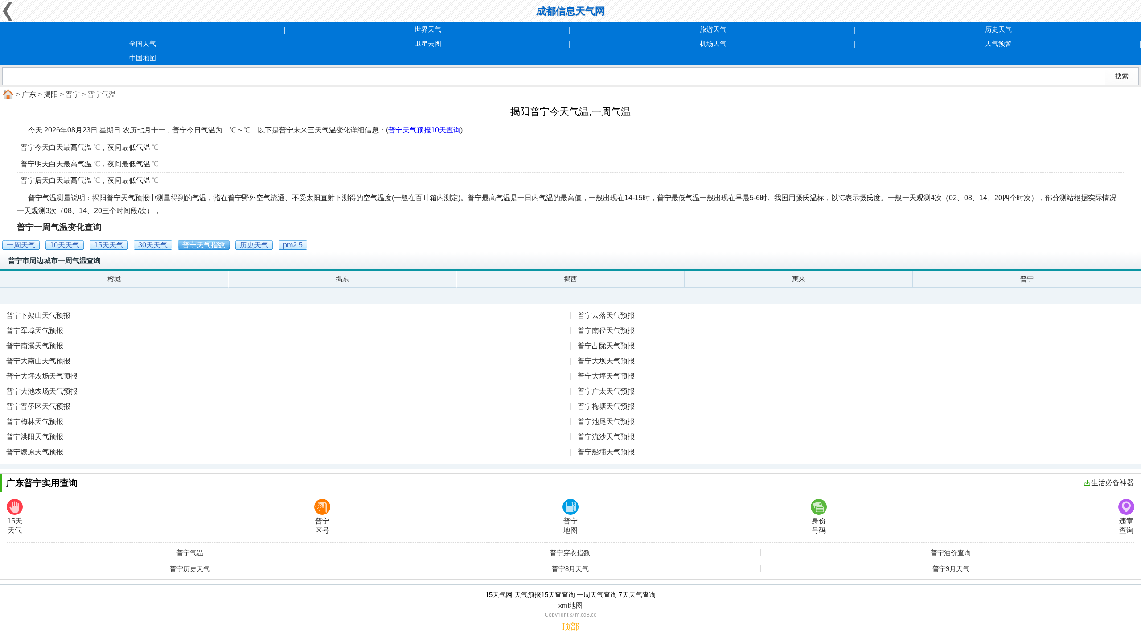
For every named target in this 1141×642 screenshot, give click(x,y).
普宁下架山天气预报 (38, 315)
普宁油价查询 (951, 552)
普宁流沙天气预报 (606, 436)
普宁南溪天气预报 (34, 346)
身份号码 (819, 525)
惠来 (798, 279)
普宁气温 (189, 552)
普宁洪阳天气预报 (34, 436)
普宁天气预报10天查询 (424, 130)
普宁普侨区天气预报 (38, 406)
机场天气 (713, 43)
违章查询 (1126, 525)
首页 (7, 94)
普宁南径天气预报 (606, 330)
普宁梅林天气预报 (34, 421)
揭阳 (51, 94)
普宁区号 (322, 525)
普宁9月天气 (950, 568)
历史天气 (998, 29)
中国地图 (142, 58)
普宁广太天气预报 (606, 391)
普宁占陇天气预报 (606, 346)
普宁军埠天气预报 (34, 330)
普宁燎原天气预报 (34, 452)
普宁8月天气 (570, 568)
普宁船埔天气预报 (606, 452)
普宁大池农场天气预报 (42, 391)
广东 (29, 94)
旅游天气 (713, 29)
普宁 (73, 94)
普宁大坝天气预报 (606, 361)
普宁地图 (570, 525)
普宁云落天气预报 (606, 315)
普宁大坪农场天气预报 (42, 376)
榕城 (114, 279)
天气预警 (998, 43)
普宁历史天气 (190, 568)
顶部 (570, 626)
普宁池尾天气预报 (606, 421)
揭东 (342, 279)
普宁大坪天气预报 (606, 376)
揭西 (570, 279)
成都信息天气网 (570, 10)
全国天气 (142, 43)
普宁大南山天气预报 (38, 361)
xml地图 (570, 605)
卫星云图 (428, 43)
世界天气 (428, 29)
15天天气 (14, 525)
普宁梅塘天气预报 (606, 406)
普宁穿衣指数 (570, 552)
